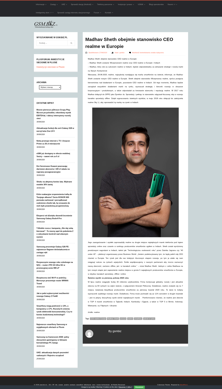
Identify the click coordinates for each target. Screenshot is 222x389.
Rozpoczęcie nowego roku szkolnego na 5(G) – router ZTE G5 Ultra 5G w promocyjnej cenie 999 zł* (54, 265)
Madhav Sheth (112, 319)
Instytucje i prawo (125, 4)
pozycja (123, 319)
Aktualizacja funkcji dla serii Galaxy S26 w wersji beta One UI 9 (55, 129)
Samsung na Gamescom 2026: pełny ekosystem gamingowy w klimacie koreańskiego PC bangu (52, 340)
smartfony (138, 319)
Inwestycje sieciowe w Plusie (50, 67)
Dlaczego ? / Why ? (125, 387)
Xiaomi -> (171, 4)
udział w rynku (149, 319)
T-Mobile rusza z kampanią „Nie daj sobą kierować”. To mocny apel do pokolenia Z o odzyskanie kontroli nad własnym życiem (54, 232)
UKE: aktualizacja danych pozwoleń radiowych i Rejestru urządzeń (52, 354)
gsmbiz (122, 53)
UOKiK (140, 4)
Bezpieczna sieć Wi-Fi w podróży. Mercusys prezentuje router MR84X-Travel (52, 281)
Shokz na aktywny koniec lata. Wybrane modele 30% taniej (54, 183)
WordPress (184, 385)
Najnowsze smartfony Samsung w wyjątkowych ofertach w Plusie (51, 325)
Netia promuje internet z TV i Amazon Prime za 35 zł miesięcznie (53, 142)
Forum (96, 13)
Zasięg (53, 4)
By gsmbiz (114, 331)
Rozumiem (139, 387)
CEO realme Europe (98, 319)
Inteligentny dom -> (44, 13)
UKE (63, 4)
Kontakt (108, 13)
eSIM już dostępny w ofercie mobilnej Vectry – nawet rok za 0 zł (53, 154)
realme (130, 319)
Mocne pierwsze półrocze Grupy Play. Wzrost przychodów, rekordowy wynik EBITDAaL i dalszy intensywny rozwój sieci (53, 114)
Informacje (40, 4)
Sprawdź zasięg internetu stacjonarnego (73, 13)
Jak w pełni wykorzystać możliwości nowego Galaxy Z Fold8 (52, 294)
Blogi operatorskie (156, 4)
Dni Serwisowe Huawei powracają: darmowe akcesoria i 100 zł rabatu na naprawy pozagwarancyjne (53, 169)
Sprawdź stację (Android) (81, 4)
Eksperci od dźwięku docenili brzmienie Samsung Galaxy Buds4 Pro (54, 217)
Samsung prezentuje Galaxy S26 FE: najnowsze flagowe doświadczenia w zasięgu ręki (53, 250)
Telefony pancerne (104, 4)
